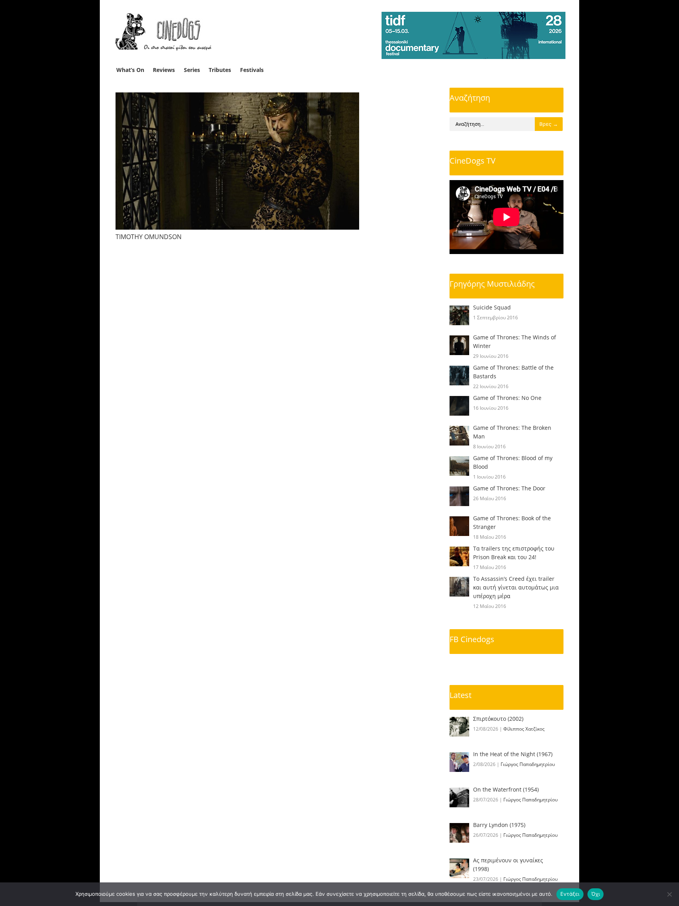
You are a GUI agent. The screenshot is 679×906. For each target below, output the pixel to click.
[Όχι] (669, 894)
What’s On (130, 70)
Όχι (595, 894)
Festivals (252, 70)
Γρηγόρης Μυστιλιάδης (492, 283)
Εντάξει (570, 894)
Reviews (164, 70)
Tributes (220, 70)
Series (192, 70)
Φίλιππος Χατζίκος (524, 729)
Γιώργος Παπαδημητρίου (528, 764)
